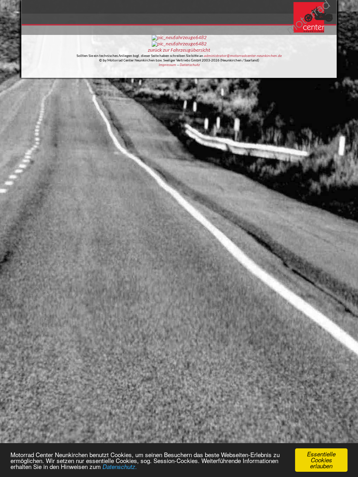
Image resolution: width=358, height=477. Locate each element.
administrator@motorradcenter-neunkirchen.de (243, 56)
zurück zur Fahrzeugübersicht (179, 50)
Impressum (167, 65)
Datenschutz (190, 65)
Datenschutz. (119, 466)
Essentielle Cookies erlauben (321, 460)
